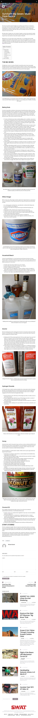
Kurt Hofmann (23, 619)
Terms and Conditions (23, 714)
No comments (34, 602)
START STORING (6, 58)
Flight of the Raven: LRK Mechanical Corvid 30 (27, 654)
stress (3, 43)
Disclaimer (16, 714)
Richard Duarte (5, 19)
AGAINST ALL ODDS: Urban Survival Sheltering (27, 598)
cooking (8, 512)
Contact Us (18, 715)
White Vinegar (7, 51)
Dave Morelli (23, 676)
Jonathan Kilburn (23, 602)
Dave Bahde (22, 638)
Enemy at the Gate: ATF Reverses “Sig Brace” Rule (27, 615)
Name (3, 571)
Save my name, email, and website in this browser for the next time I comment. (14, 576)
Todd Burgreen (23, 691)
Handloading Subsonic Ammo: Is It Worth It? (27, 672)
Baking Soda (7, 50)
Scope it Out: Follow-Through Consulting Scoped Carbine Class (27, 633)
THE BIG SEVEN (5, 49)
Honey (6, 56)
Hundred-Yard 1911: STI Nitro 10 (27, 688)
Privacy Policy (10, 714)
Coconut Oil (6, 57)
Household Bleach (7, 52)
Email (15, 571)
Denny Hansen (23, 658)
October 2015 (8, 540)
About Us (5, 714)
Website (27, 571)
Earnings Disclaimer (11, 715)
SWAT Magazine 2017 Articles (26, 715)
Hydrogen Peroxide (8, 55)
